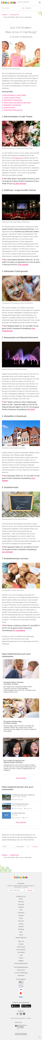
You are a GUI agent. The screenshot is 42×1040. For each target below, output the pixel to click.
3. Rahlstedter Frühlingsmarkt (12, 100)
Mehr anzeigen (21, 778)
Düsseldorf (21, 913)
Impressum (21, 975)
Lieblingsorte (14, 14)
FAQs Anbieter (21, 949)
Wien (21, 932)
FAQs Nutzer (21, 947)
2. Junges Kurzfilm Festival (11, 97)
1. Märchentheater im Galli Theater (14, 95)
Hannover (21, 921)
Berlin (21, 899)
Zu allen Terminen (19, 184)
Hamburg (21, 904)
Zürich (21, 935)
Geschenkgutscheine (21, 963)
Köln (21, 910)
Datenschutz (21, 970)
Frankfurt (21, 907)
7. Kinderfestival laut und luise (12, 110)
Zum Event (31, 409)
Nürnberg (21, 929)
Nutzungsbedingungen (21, 967)
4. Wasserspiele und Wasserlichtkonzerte (16, 102)
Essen (21, 918)
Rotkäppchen (18, 158)
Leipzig (21, 924)
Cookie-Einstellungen (21, 972)
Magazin (5, 14)
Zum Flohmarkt (7, 552)
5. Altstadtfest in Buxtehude (11, 105)
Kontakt (21, 944)
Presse (21, 958)
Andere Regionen (21, 937)
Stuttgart (21, 915)
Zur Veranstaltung (19, 630)
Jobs (21, 955)
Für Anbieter (21, 952)
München (21, 901)
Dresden (21, 926)
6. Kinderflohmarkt (8, 107)
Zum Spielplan (23, 265)
